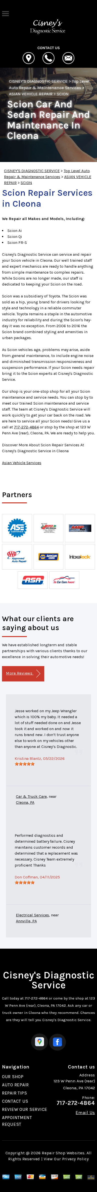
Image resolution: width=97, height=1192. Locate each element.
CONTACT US (15, 1101)
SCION (63, 93)
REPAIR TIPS (14, 1093)
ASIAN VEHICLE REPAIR (30, 93)
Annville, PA (26, 921)
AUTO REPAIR (15, 1085)
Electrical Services (32, 915)
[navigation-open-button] (5, 13)
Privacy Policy (75, 1159)
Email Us (85, 1112)
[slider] (25, 764)
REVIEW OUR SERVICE (24, 1109)
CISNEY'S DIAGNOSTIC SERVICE (38, 81)
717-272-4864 (26, 427)
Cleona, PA (25, 802)
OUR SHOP (13, 1076)
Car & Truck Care (31, 796)
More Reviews (19, 673)
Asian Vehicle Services (21, 462)
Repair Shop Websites (63, 1153)
